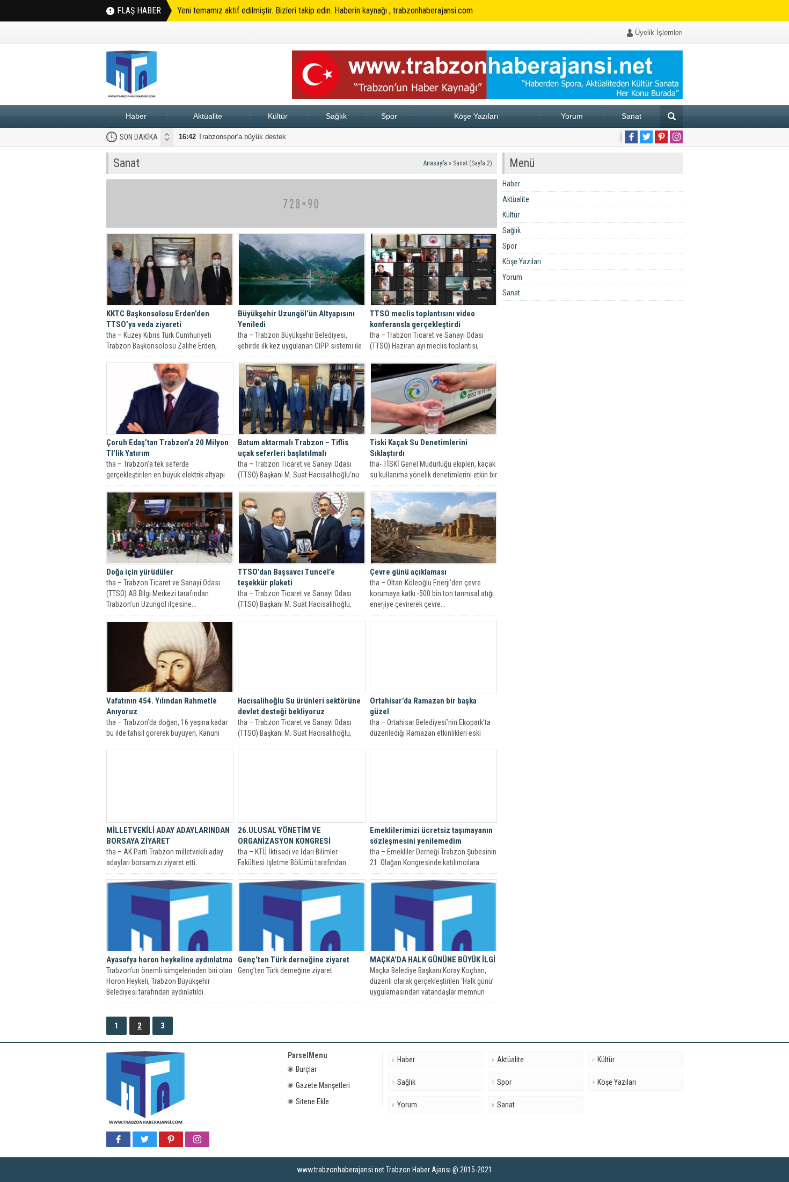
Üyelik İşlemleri (659, 32)
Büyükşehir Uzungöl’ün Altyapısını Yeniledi (296, 319)
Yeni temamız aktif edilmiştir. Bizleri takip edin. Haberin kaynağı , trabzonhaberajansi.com (325, 10)
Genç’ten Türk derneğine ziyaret (293, 960)
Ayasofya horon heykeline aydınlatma (169, 960)
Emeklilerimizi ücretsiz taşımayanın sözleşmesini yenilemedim (431, 835)
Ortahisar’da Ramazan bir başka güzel (423, 706)
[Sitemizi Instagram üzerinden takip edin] (676, 136)
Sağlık (336, 116)
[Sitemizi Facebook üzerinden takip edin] (631, 136)
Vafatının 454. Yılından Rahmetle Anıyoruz (161, 706)
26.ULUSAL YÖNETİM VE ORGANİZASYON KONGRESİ (284, 835)
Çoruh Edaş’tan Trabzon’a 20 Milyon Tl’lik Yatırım (167, 448)
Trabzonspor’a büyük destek (232, 137)
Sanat (631, 116)
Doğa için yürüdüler (139, 572)
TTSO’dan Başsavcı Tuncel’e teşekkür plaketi (286, 577)
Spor (389, 116)
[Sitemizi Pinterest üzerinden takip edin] (661, 136)
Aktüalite (207, 116)
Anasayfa (435, 163)
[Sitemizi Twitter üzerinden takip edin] (646, 136)
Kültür (278, 116)
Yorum (572, 116)
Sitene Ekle (312, 1101)
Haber (136, 116)
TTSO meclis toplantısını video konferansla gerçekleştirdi (422, 319)
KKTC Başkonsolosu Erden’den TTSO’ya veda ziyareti (157, 319)
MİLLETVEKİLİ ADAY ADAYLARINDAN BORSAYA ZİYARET (168, 835)
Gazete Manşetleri (323, 1085)
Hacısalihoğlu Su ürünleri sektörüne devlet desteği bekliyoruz (299, 706)
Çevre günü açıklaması (408, 572)
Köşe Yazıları (476, 116)
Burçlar (306, 1069)
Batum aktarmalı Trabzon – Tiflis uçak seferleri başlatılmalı (293, 448)
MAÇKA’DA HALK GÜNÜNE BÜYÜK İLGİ (432, 960)
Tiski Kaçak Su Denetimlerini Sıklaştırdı (418, 448)
